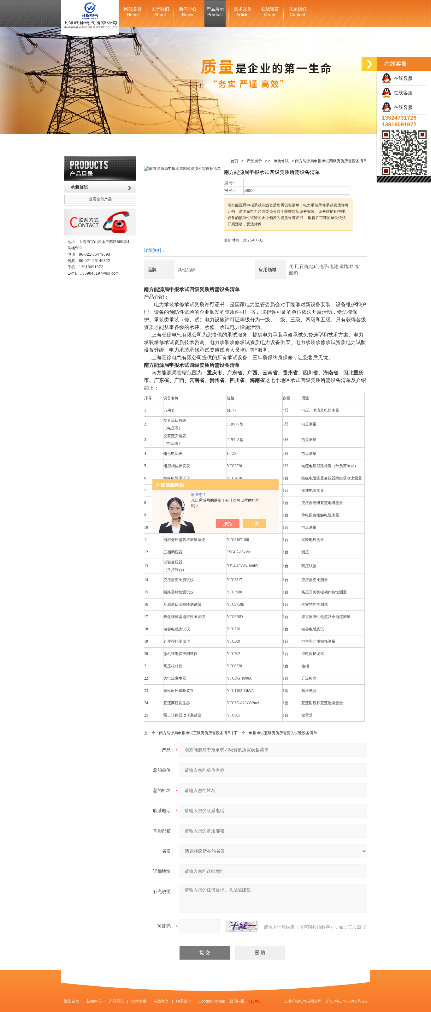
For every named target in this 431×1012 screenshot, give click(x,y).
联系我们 (297, 12)
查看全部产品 (100, 199)
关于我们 (160, 12)
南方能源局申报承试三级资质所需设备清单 (195, 733)
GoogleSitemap (211, 1001)
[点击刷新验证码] (241, 926)
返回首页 (71, 1001)
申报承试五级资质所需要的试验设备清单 (283, 733)
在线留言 (270, 12)
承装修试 (281, 161)
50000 (249, 190)
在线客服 (402, 78)
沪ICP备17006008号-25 (346, 1001)
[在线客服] (369, 64)
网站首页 (133, 12)
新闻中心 (188, 12)
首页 (234, 161)
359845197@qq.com (100, 273)
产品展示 (215, 12)
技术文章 (242, 12)
